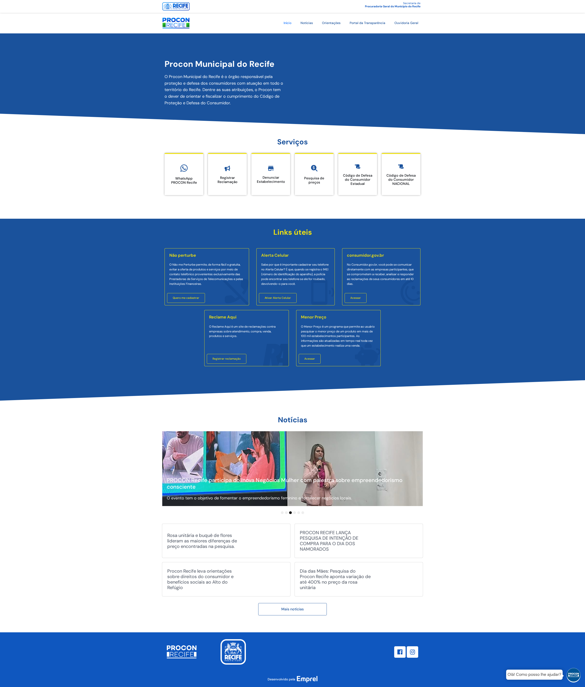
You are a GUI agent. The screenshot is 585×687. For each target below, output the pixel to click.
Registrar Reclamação (227, 179)
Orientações (331, 23)
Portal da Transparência (367, 23)
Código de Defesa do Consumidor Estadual (357, 179)
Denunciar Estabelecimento (271, 179)
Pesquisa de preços (314, 180)
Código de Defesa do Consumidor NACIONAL (401, 179)
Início (287, 23)
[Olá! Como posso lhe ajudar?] (573, 675)
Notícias (306, 23)
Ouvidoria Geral (406, 23)
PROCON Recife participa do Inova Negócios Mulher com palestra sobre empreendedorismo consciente (284, 483)
